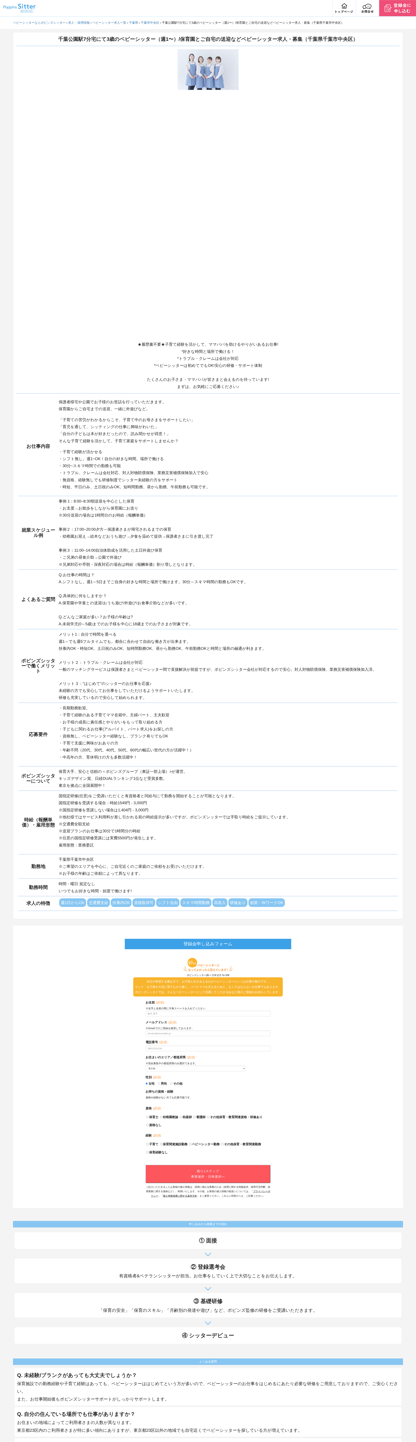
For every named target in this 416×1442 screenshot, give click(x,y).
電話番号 (156, 1042)
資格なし (155, 1125)
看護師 (201, 1117)
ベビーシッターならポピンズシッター (39, 22)
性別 (153, 1077)
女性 (152, 1083)
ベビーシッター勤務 (206, 1144)
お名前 (155, 1002)
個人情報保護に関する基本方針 (180, 1195)
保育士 (153, 1117)
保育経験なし (158, 1152)
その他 (177, 1083)
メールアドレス (161, 1022)
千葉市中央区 (150, 22)
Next (241, 193)
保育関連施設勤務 (175, 1144)
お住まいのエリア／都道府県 (170, 1057)
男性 (164, 1083)
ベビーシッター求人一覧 (109, 22)
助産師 (187, 1117)
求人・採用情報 (79, 22)
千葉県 (133, 22)
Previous (175, 193)
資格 (153, 1108)
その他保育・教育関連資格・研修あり (236, 1117)
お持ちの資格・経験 (159, 1091)
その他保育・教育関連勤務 (242, 1144)
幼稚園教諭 (170, 1117)
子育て (153, 1144)
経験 (153, 1135)
